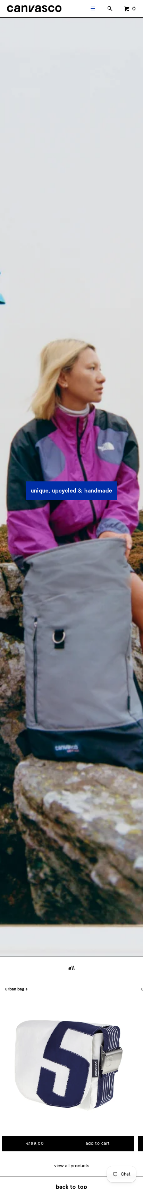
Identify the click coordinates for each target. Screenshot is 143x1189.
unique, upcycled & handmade (71, 490)
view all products (71, 1166)
